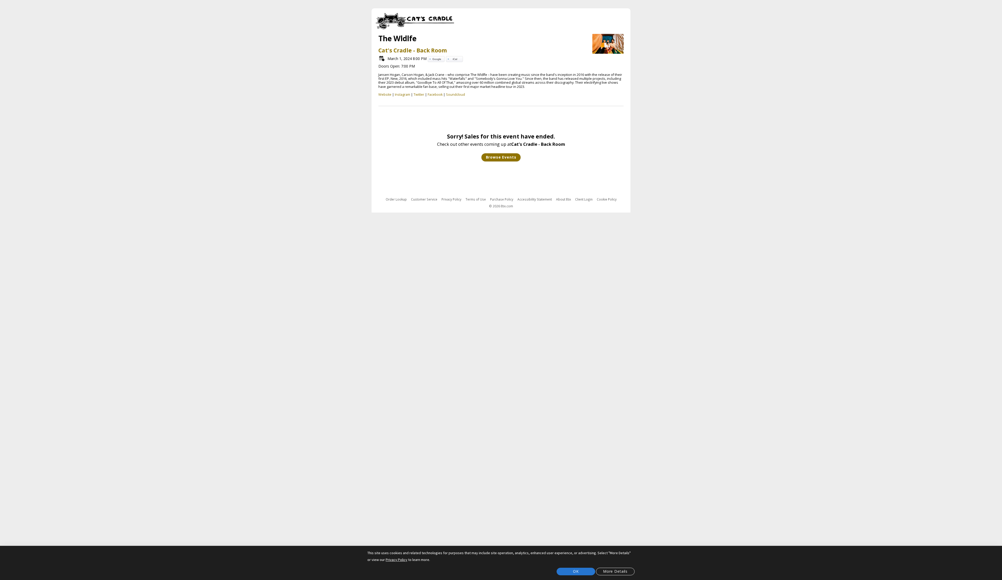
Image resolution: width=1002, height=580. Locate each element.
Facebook (435, 94)
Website (384, 94)
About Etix (563, 199)
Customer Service (424, 199)
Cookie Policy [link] (607, 199)
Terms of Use (476, 199)
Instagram (402, 94)
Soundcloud (455, 94)
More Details (615, 571)
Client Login (584, 199)
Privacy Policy (451, 199)
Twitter (419, 94)
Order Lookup (396, 199)
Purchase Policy (501, 199)
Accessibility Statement (534, 199)
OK (576, 571)
